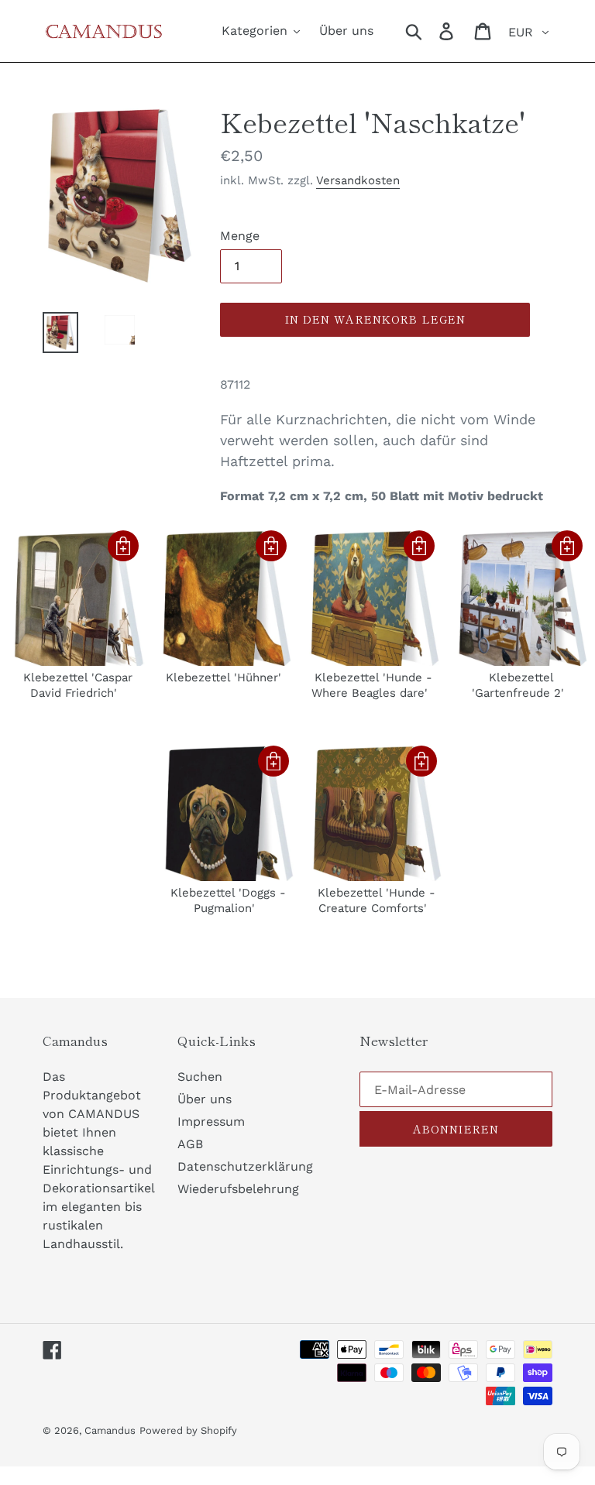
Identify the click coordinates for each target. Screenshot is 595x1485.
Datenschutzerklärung (245, 1166)
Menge (240, 235)
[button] (123, 545)
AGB (190, 1144)
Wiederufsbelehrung (238, 1188)
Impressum (211, 1121)
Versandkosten (358, 180)
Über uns (204, 1099)
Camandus (110, 1430)
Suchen (199, 1076)
